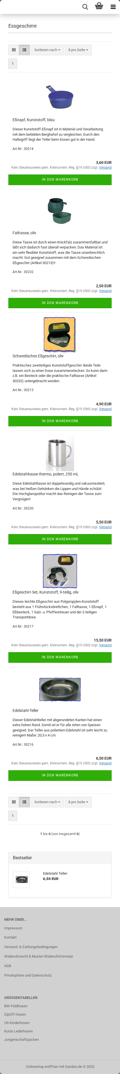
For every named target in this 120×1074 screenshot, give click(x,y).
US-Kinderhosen (17, 1023)
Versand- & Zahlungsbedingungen (30, 947)
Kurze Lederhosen (18, 1031)
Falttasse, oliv (24, 233)
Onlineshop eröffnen (42, 1067)
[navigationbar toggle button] (113, 7)
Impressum (13, 928)
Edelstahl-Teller (26, 710)
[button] (13, 50)
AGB (7, 966)
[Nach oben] (104, 1065)
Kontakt (10, 937)
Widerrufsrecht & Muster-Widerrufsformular (38, 956)
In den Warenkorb (60, 179)
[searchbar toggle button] (85, 7)
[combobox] (47, 50)
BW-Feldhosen (15, 1006)
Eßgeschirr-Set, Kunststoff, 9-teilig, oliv (46, 592)
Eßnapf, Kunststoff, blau (34, 120)
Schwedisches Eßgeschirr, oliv (38, 356)
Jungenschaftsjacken (21, 1039)
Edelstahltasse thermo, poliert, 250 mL (46, 474)
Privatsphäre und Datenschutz (28, 975)
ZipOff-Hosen (15, 1014)
